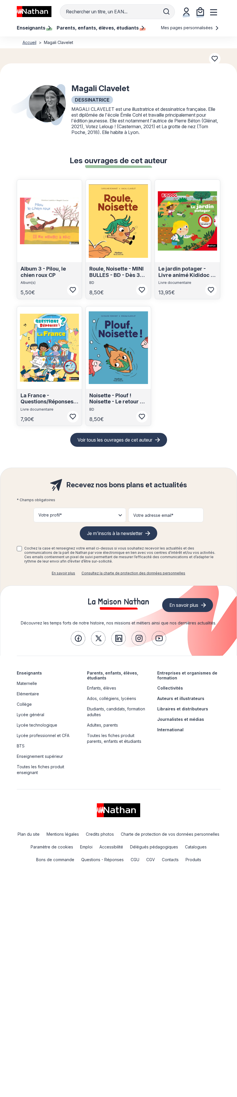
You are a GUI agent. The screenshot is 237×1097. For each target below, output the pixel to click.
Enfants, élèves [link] (101, 688)
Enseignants (29, 672)
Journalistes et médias (180, 719)
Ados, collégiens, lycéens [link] (111, 698)
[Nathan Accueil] (34, 11)
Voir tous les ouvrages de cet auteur (114, 440)
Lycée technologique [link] (37, 725)
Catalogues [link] (196, 846)
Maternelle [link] (27, 683)
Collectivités (170, 688)
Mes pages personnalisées (187, 27)
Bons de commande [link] (55, 859)
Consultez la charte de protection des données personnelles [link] (133, 573)
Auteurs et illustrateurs (180, 698)
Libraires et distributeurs (182, 708)
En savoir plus (63, 573)
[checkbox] (19, 548)
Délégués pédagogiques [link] (154, 846)
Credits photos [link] (100, 834)
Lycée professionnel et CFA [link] (43, 735)
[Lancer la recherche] (166, 11)
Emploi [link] (86, 846)
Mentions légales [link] (63, 834)
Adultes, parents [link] (102, 725)
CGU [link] (135, 859)
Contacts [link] (170, 859)
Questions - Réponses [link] (102, 859)
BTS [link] (21, 745)
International (170, 729)
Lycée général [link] (30, 714)
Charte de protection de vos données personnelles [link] (170, 834)
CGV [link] (150, 859)
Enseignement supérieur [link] (40, 756)
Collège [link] (24, 704)
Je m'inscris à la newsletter (114, 533)
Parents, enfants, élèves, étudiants (112, 675)
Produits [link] (193, 859)
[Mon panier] (200, 11)
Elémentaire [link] (28, 693)
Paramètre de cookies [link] (52, 846)
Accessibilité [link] (111, 846)
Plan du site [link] (29, 834)
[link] (78, 638)
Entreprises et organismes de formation (187, 675)
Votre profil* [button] (50, 514)
